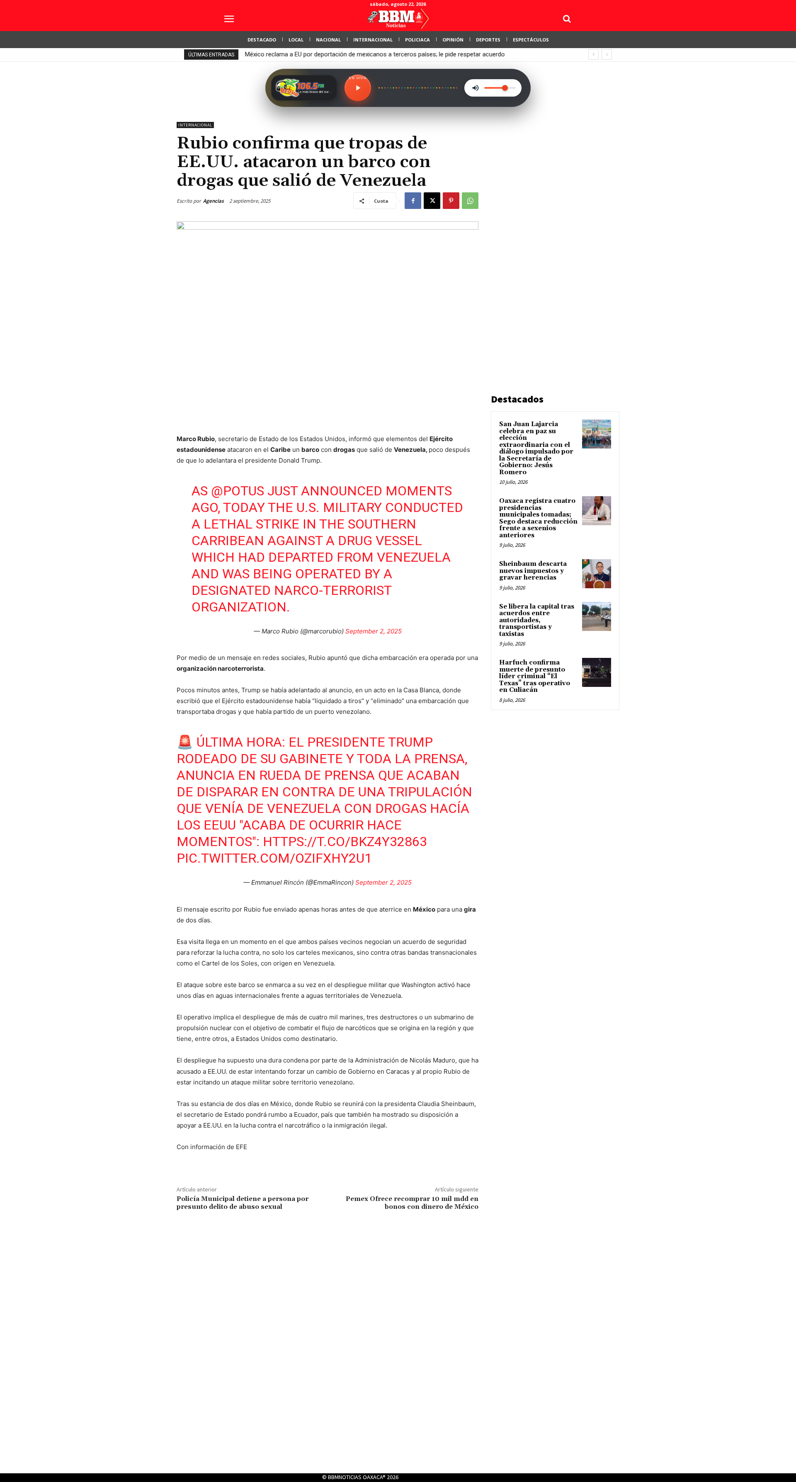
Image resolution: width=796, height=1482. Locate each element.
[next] (607, 54)
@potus (237, 491)
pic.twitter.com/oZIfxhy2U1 (274, 858)
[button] (567, 19)
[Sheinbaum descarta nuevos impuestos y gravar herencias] (596, 573)
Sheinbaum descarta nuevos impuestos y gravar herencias (533, 571)
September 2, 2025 (373, 631)
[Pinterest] (451, 200)
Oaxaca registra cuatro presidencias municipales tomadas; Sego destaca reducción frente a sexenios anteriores (538, 518)
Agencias (213, 200)
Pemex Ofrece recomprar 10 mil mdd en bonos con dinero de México (412, 1203)
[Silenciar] (475, 87)
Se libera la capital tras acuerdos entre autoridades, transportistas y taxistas (536, 620)
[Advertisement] (553, 246)
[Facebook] (413, 200)
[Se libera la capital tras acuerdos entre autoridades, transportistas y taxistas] (596, 616)
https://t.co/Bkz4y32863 (345, 841)
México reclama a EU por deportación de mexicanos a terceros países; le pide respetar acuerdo (375, 54)
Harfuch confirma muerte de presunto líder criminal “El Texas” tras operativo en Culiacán (534, 676)
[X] (432, 200)
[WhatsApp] (470, 200)
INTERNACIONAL (195, 125)
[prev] (593, 54)
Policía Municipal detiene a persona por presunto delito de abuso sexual (242, 1203)
